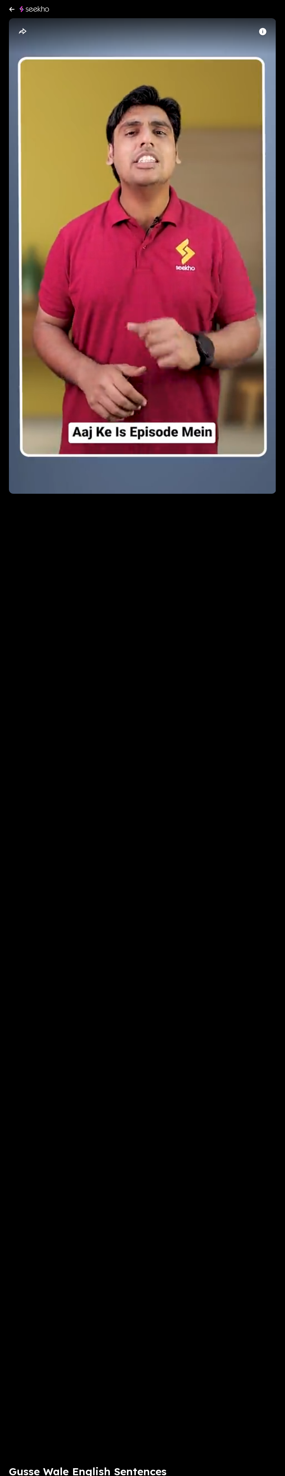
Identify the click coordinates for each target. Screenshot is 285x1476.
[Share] (22, 31)
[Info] (262, 31)
